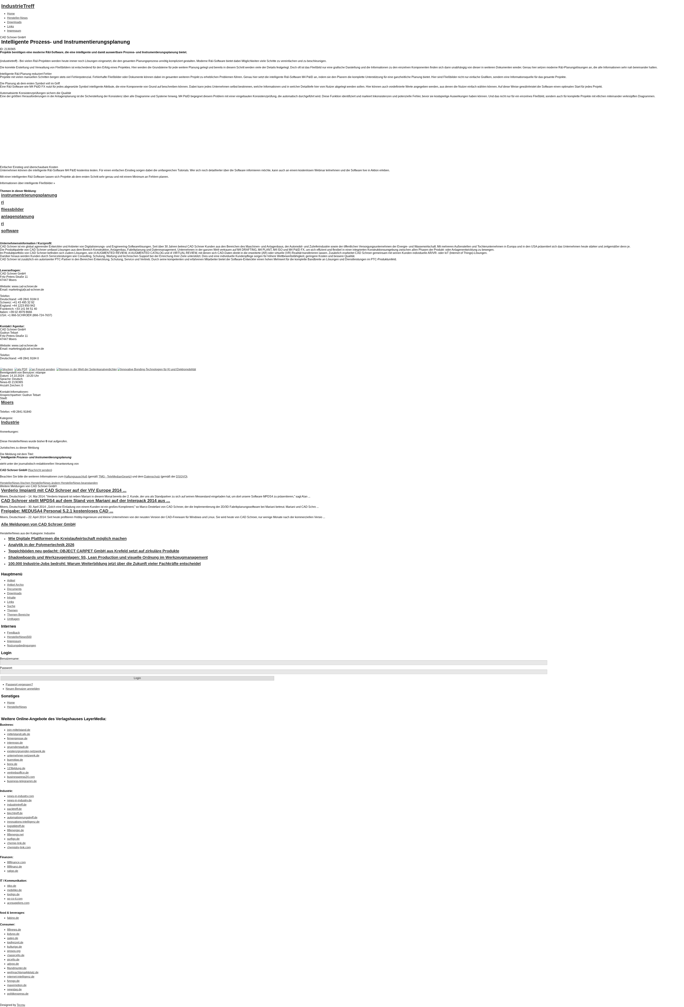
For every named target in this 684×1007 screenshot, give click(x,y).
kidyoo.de (13, 933)
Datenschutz (152, 476)
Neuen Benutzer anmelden (23, 688)
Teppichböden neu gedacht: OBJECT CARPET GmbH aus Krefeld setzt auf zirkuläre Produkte (93, 551)
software (10, 230)
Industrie (10, 422)
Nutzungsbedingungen (21, 645)
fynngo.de (13, 980)
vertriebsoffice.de (18, 772)
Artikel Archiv (15, 584)
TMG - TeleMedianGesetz (115, 476)
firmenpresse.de (17, 738)
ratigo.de (12, 870)
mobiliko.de (14, 890)
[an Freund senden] (42, 369)
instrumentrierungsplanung (29, 195)
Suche (11, 606)
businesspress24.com (21, 776)
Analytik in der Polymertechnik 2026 (41, 544)
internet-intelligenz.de (20, 976)
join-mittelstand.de (18, 729)
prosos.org (13, 951)
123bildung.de (16, 768)
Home (11, 13)
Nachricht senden (40, 470)
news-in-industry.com (20, 796)
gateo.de (12, 938)
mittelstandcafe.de (18, 734)
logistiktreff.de (16, 826)
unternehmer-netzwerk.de (23, 755)
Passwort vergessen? (19, 684)
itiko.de (11, 885)
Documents (14, 589)
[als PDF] (21, 369)
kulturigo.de (14, 946)
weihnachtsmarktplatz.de (22, 972)
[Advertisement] (53, 132)
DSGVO (181, 476)
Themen (12, 610)
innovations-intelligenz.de (23, 821)
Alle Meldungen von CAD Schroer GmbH (38, 524)
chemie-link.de (16, 843)
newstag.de (14, 989)
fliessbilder (12, 209)
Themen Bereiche (18, 614)
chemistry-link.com (19, 847)
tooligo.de (13, 894)
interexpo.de (15, 742)
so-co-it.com (14, 898)
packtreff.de (14, 808)
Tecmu (21, 1004)
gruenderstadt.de (17, 746)
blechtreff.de (15, 813)
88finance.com (16, 862)
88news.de (14, 929)
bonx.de (12, 764)
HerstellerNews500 (19, 636)
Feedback (13, 632)
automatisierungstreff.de (22, 817)
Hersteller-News (17, 17)
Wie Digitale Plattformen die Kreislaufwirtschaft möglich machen (67, 538)
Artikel (11, 580)
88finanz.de (14, 866)
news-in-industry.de (19, 800)
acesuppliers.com (18, 902)
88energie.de (15, 830)
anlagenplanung (17, 216)
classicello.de (15, 955)
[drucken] (6, 369)
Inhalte (11, 597)
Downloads (14, 22)
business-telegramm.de (22, 781)
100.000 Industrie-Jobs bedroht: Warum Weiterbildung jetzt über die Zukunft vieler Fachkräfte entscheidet (104, 563)
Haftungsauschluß (75, 476)
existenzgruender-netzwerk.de (26, 751)
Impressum (14, 30)
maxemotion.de (17, 985)
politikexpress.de (17, 993)
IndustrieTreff (17, 6)
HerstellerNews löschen (15, 482)
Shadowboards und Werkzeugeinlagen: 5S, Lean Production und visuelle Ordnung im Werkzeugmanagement (108, 557)
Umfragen (13, 618)
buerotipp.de (15, 759)
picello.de (13, 959)
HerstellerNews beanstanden (79, 482)
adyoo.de (13, 963)
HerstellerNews (17, 706)
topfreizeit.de (15, 942)
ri (2, 202)
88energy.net (15, 834)
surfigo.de (13, 838)
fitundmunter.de (17, 968)
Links (10, 26)
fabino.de (13, 917)
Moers (7, 402)
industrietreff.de (17, 804)
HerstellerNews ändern (46, 482)
